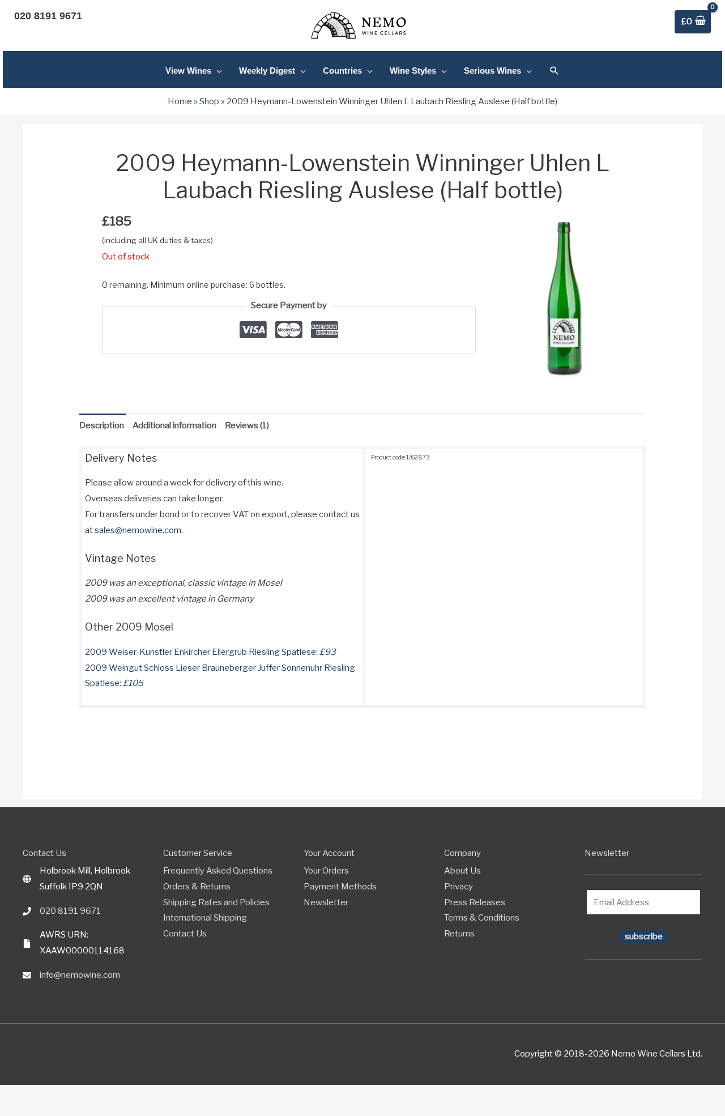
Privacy (458, 886)
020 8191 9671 (70, 911)
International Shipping (205, 918)
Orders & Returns (197, 886)
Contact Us (185, 933)
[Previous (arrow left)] (5, 1111)
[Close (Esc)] (44, 1095)
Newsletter (326, 902)
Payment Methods (340, 886)
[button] (554, 70)
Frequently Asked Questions (217, 871)
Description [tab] (101, 425)
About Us (462, 871)
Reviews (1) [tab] (247, 425)
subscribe (644, 936)
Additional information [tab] (174, 425)
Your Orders (326, 871)
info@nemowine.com (80, 975)
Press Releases (474, 902)
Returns (459, 933)
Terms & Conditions (481, 918)
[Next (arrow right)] (18, 1111)
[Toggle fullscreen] (18, 1095)
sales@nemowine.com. (139, 530)
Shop (209, 101)
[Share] (31, 1095)
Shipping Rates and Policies (216, 902)
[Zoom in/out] (5, 1095)
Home (180, 101)
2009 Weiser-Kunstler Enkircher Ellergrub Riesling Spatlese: (210, 652)
